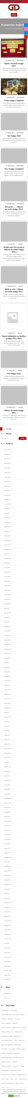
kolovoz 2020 (7, 766)
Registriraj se (7, 993)
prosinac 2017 (7, 884)
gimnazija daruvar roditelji (19, 1027)
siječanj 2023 (7, 644)
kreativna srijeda (21, 1049)
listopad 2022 (7, 658)
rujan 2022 (6, 662)
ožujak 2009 (7, 975)
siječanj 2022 (7, 694)
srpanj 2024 (7, 563)
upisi (7, 1079)
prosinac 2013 (7, 939)
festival (17, 1019)
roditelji (13, 1074)
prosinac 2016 (7, 902)
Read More (13, 48)
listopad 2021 (7, 708)
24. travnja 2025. (10, 133)
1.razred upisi (5, 1010)
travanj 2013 (7, 948)
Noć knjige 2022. (14, 373)
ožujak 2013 (7, 952)
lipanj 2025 (7, 513)
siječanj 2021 (7, 744)
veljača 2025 (7, 531)
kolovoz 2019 (7, 821)
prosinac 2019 (7, 803)
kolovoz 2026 (7, 449)
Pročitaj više (17, 1095)
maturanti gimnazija (7, 1057)
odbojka (15, 1061)
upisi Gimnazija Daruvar (8, 1083)
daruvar (22, 1014)
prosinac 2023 (7, 594)
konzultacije (18, 1044)
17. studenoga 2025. (10, 98)
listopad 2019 (7, 812)
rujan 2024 (6, 554)
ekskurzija (10, 1019)
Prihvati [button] (11, 1095)
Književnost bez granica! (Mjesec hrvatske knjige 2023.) (14, 249)
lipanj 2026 (7, 458)
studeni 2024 (7, 544)
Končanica (4, 1049)
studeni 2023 (7, 599)
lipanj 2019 (7, 830)
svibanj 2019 (7, 834)
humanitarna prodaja (7, 1036)
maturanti (17, 1053)
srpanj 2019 (7, 825)
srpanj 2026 (7, 454)
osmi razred (16, 1066)
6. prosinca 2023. (11, 244)
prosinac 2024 (7, 540)
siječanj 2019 (7, 852)
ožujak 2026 (7, 472)
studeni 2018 (7, 862)
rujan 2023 (6, 608)
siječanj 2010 (7, 966)
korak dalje (12, 1049)
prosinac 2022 (7, 649)
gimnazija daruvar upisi (8, 1031)
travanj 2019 (7, 839)
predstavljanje (5, 1070)
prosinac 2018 (7, 857)
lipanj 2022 (7, 671)
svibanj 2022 (7, 676)
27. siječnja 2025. (10, 166)
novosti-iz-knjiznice (17, 28)
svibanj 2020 (7, 780)
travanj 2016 (7, 907)
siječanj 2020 (7, 798)
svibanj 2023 (7, 626)
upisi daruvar (23, 1079)
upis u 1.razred (19, 1083)
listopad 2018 (7, 866)
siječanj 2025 (7, 535)
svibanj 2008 (7, 979)
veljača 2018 (7, 875)
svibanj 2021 (7, 726)
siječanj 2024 (7, 590)
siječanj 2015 (7, 925)
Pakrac (22, 1066)
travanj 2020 (7, 785)
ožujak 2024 (7, 581)
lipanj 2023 (7, 622)
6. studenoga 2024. (10, 204)
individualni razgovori (7, 1040)
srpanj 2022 (7, 667)
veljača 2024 (7, 585)
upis (3, 1079)
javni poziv (22, 1040)
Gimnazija (8, 28)
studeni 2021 (7, 703)
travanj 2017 (7, 889)
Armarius (20, 244)
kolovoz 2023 (7, 612)
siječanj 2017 (7, 898)
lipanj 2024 (7, 567)
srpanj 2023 (7, 617)
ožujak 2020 (7, 789)
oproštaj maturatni (6, 1066)
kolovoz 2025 (7, 504)
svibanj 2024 (7, 572)
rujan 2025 (6, 499)
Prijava (5, 998)
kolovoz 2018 (7, 871)
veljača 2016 (7, 911)
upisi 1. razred (14, 1079)
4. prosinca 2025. (10, 61)
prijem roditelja (6, 1074)
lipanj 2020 (7, 775)
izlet (16, 1040)
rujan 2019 (6, 816)
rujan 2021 (6, 712)
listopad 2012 (7, 961)
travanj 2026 (7, 468)
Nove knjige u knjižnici (14, 169)
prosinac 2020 (7, 748)
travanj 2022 (7, 680)
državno (4, 1019)
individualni (17, 1036)
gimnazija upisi (19, 1031)
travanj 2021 (7, 730)
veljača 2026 (7, 477)
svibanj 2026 (7, 463)
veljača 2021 (7, 739)
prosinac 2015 (7, 920)
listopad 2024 (7, 549)
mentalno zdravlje (6, 1061)
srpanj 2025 (7, 508)
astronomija (14, 1010)
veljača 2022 (7, 689)
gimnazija (15, 1023)
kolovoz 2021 (7, 717)
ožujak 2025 (7, 526)
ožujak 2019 (7, 843)
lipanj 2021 (7, 721)
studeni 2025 (7, 490)
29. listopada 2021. (11, 407)
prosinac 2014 (7, 929)
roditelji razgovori (22, 1074)
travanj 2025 (7, 522)
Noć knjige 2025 (14, 136)
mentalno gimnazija (19, 1057)
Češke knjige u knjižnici (14, 100)
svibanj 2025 (7, 517)
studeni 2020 (7, 753)
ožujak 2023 (7, 635)
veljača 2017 (7, 893)
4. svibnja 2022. (11, 371)
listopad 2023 (7, 603)
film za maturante (6, 1023)
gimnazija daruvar (6, 1027)
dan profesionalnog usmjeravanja (10, 1014)
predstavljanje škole (16, 1070)
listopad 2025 (7, 495)
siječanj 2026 (7, 481)
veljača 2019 (7, 848)
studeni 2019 (7, 807)
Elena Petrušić (20, 61)
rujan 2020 (6, 762)
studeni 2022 (7, 653)
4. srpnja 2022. (11, 333)
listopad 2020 (7, 757)
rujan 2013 (6, 943)
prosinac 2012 (7, 957)
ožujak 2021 (7, 735)
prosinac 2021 (7, 698)
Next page (8, 428)
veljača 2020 (7, 794)
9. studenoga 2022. (11, 286)
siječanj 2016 (7, 916)
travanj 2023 (7, 631)
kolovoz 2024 (7, 558)
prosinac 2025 (7, 486)
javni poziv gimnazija (7, 1044)
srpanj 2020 (7, 771)
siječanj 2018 (7, 880)
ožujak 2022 (7, 685)
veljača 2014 (7, 934)
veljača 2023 (7, 640)
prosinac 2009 (7, 970)
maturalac (10, 1053)
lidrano (4, 1053)
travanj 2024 (7, 576)
